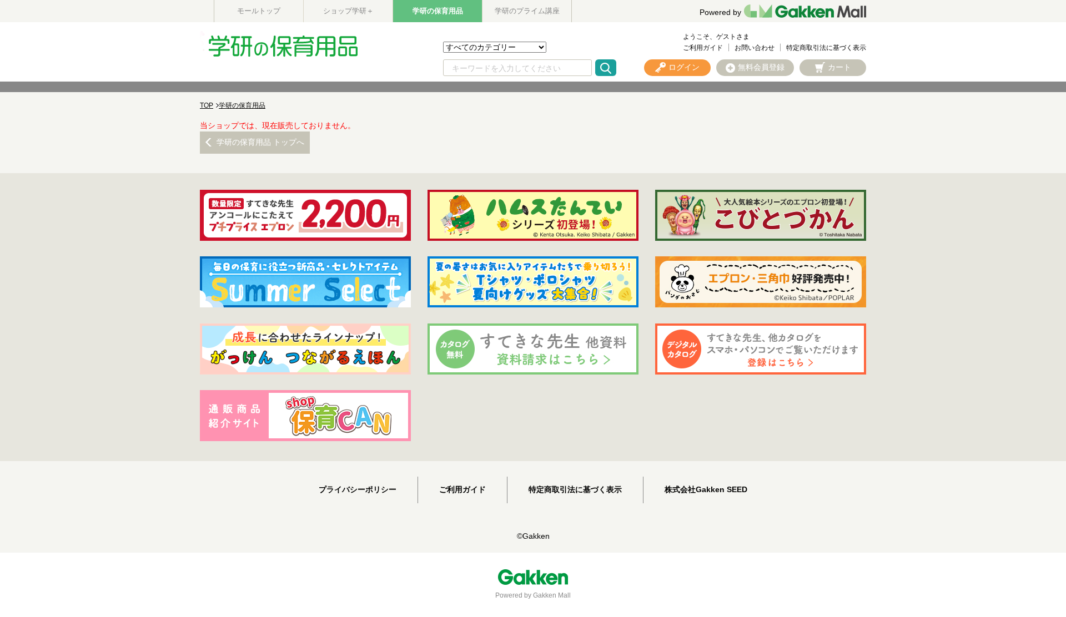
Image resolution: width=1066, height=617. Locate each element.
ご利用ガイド (703, 48)
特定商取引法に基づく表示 (826, 48)
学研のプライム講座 (527, 11)
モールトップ (258, 11)
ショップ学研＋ (348, 11)
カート (839, 67)
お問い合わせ (755, 48)
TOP (206, 105)
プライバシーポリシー (357, 489)
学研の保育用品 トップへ (260, 142)
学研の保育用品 (438, 11)
